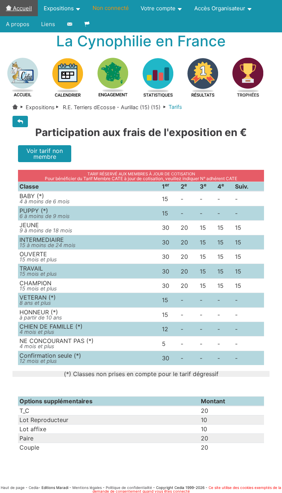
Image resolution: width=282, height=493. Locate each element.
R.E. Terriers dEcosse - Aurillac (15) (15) (111, 107)
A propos (17, 24)
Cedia (34, 487)
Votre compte (159, 8)
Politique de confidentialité (129, 487)
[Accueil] (19, 107)
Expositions (59, 8)
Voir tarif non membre (44, 153)
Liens (48, 24)
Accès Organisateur (220, 8)
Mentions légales (87, 487)
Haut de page (13, 487)
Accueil (21, 8)
